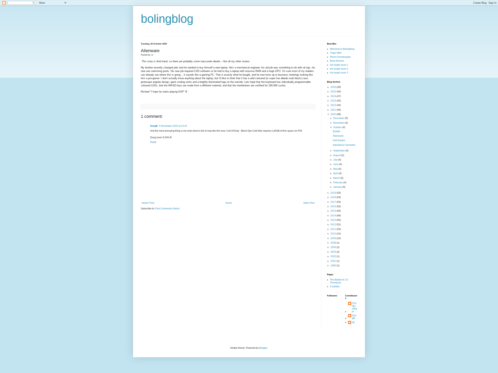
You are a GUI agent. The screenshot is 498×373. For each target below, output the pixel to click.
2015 (334, 211)
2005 (334, 252)
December (339, 118)
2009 (334, 238)
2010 (334, 233)
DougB (154, 126)
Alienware (338, 136)
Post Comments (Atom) (167, 208)
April (336, 173)
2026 (334, 87)
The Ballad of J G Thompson (339, 281)
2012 (334, 224)
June (336, 164)
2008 (334, 242)
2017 (334, 202)
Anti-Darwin (339, 140)
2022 (334, 105)
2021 (334, 109)
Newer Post (148, 203)
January (337, 187)
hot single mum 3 (339, 72)
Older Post (308, 203)
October (337, 127)
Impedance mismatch (344, 145)
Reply (153, 142)
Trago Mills (336, 53)
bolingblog (167, 18)
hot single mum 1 (339, 65)
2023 (334, 100)
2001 (334, 261)
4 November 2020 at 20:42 (173, 126)
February (338, 182)
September (339, 150)
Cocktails (335, 286)
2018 (334, 197)
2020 (334, 114)
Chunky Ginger (354, 307)
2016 (334, 206)
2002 (334, 256)
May (335, 169)
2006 (334, 247)
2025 (334, 91)
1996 (334, 265)
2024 (334, 96)
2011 (334, 229)
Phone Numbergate (340, 57)
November (339, 122)
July (335, 159)
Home (228, 203)
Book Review (337, 60)
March (336, 178)
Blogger (263, 348)
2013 (334, 220)
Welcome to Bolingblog (342, 49)
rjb (353, 322)
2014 (334, 215)
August (337, 155)
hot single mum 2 (339, 68)
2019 (334, 192)
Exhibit (336, 131)
